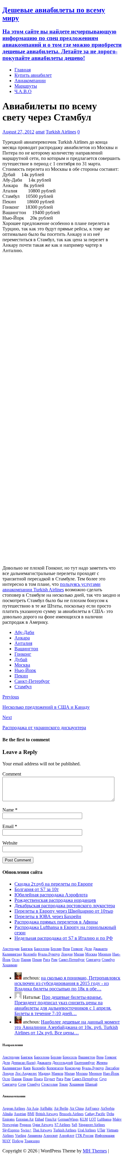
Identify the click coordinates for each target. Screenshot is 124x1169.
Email (8, 826)
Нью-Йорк (25, 670)
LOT (92, 1119)
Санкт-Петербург (32, 681)
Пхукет (49, 1079)
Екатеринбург (84, 1063)
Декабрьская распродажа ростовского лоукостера (64, 905)
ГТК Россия (85, 1135)
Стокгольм (49, 1084)
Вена (66, 949)
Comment (11, 774)
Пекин (21, 675)
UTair (101, 1130)
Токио (63, 1084)
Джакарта (100, 949)
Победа (17, 1141)
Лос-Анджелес (26, 1073)
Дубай (20, 659)
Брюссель (70, 1057)
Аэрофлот (66, 1135)
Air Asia (32, 1108)
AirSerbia (107, 1108)
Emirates (8, 1119)
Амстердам (11, 949)
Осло (16, 960)
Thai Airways (42, 1130)
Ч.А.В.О (23, 91)
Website (9, 842)
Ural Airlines (87, 1130)
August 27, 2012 (18, 131)
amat (40, 131)
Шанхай (91, 1084)
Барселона (41, 949)
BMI (30, 1114)
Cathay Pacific (95, 1114)
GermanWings (68, 1119)
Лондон (67, 954)
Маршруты (25, 86)
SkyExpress (11, 1130)
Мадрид (44, 1073)
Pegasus (25, 1125)
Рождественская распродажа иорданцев (55, 900)
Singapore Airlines (92, 1125)
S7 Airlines (62, 1125)
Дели (88, 949)
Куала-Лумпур (49, 954)
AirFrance (92, 1108)
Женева (101, 1063)
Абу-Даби (24, 632)
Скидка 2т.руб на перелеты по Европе (53, 883)
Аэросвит (50, 1135)
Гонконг (22, 654)
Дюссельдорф (62, 1063)
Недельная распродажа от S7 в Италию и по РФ (63, 938)
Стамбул (23, 686)
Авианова (34, 1135)
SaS (74, 1125)
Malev (117, 1119)
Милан (79, 954)
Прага (38, 1079)
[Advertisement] (62, 320)
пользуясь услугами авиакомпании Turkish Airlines (51, 587)
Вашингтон (26, 648)
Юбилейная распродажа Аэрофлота (51, 894)
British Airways (47, 1114)
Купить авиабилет (33, 75)
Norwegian (10, 1125)
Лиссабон (112, 1068)
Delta (110, 1114)
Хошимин (9, 965)
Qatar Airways (43, 1125)
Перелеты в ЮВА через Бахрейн (47, 916)
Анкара (22, 637)
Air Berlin (61, 1108)
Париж (26, 960)
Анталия (23, 643)
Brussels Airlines (71, 1114)
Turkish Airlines (61, 131)
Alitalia (7, 1114)
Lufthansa (104, 1119)
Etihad (39, 1119)
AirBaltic (46, 1108)
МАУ (6, 1141)
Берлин (56, 949)
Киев (27, 1068)
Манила (57, 1073)
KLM (84, 1119)
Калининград (12, 954)
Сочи (22, 1084)
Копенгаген (55, 1068)
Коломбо (30, 954)
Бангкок (27, 949)
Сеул (103, 1079)
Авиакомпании (30, 80)
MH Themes (95, 1150)
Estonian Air (25, 1119)
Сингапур (93, 960)
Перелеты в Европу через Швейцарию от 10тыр (63, 911)
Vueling (20, 1135)
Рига (46, 960)
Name (8, 809)
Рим (54, 960)
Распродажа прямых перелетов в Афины (56, 921)
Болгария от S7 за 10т (36, 889)
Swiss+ (26, 1130)
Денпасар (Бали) (23, 1063)
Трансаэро (32, 1141)
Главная (22, 69)
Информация (105, 1135)
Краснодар (73, 1068)
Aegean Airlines (13, 1108)
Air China (77, 1108)
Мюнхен (104, 954)
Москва (22, 664)
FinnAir (51, 1119)
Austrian (20, 1114)
